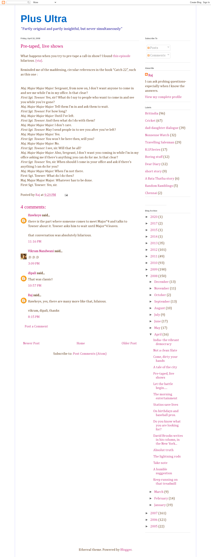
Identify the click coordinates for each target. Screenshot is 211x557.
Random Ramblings (159, 185)
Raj (30, 295)
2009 (154, 269)
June (158, 321)
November (162, 288)
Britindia (151, 113)
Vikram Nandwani (41, 251)
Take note (160, 463)
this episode (121, 56)
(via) (38, 60)
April (158, 334)
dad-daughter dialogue (162, 128)
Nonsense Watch (157, 135)
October (160, 295)
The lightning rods (167, 456)
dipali (32, 273)
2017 (154, 223)
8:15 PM (34, 317)
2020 (154, 217)
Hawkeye (34, 215)
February (161, 498)
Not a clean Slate (165, 350)
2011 (154, 256)
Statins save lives (165, 404)
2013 (154, 243)
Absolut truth (163, 450)
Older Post (129, 343)
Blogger (126, 549)
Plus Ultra (44, 18)
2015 (154, 230)
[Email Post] (65, 195)
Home (81, 343)
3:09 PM (34, 263)
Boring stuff (154, 157)
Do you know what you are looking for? (167, 425)
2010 (154, 263)
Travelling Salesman (159, 142)
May (157, 328)
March (159, 492)
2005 (154, 526)
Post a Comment (36, 326)
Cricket (150, 120)
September (162, 301)
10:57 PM (34, 285)
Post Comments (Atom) (90, 353)
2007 (154, 513)
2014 (154, 236)
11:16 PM (34, 241)
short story (153, 171)
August (160, 308)
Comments (158, 55)
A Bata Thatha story (159, 178)
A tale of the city (165, 367)
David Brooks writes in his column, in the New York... (168, 439)
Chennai (151, 193)
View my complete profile (163, 97)
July (157, 314)
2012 (154, 249)
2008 (154, 276)
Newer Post (31, 343)
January (160, 505)
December (161, 282)
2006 (154, 519)
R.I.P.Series (152, 149)
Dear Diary (153, 164)
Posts (154, 48)
